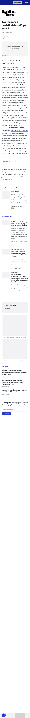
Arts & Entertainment (18, 249)
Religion (15, 7)
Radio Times (15, 191)
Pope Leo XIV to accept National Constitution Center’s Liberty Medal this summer (19, 254)
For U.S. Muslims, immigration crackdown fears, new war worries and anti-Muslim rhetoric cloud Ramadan (19, 278)
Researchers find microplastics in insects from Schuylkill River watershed (14, 391)
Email (16, 161)
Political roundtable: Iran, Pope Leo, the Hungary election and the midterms (19, 223)
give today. (9, 179)
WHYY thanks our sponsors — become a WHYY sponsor (15, 337)
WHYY (6, 2)
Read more (7, 308)
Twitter (12, 161)
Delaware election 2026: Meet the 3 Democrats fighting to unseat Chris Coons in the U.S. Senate (14, 372)
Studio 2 (13, 220)
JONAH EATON (22, 67)
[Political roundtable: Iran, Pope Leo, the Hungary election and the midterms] (6, 223)
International (6, 7)
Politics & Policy (21, 220)
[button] (4, 715)
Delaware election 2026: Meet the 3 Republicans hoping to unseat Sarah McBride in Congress (12, 382)
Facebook (9, 161)
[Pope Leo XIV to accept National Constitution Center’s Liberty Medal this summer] (6, 252)
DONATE (18, 2)
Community (14, 272)
